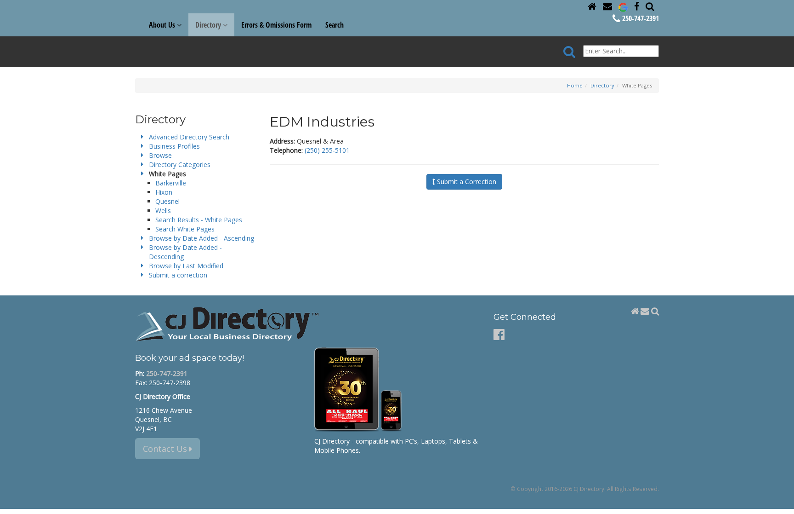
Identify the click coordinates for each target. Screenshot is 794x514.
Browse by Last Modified (186, 265)
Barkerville (170, 183)
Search (334, 25)
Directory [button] (209, 25)
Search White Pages (185, 229)
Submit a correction (178, 275)
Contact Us (166, 448)
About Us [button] (163, 25)
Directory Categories (179, 164)
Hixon (163, 192)
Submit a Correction (465, 181)
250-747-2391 (639, 18)
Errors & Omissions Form (276, 25)
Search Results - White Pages (198, 219)
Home (575, 85)
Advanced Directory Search (189, 137)
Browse (160, 155)
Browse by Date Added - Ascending (201, 238)
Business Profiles (174, 146)
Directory (602, 85)
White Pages (167, 173)
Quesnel (167, 201)
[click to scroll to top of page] (781, 503)
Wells (163, 210)
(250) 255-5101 (327, 150)
